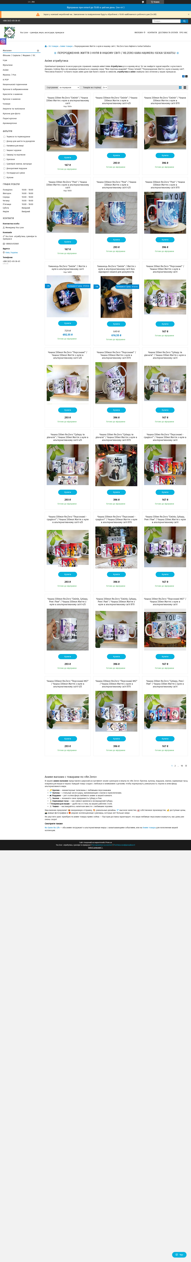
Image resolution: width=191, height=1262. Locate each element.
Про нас (183, 32)
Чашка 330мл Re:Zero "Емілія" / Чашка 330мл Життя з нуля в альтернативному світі (67, 100)
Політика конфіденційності (124, 845)
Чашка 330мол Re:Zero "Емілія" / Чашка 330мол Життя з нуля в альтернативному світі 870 (165, 100)
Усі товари (53, 46)
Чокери (6, 104)
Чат (181, 1255)
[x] (186, 77)
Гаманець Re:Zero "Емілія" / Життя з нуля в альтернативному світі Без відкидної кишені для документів (116, 269)
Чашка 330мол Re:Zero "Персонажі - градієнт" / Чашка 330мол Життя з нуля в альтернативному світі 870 (116, 519)
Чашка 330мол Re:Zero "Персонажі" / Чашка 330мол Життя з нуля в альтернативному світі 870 (116, 355)
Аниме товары (149, 827)
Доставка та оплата (168, 32)
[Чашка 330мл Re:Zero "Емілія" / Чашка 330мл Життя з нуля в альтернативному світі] (67, 131)
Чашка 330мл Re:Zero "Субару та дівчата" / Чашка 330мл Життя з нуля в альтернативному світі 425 (67, 437)
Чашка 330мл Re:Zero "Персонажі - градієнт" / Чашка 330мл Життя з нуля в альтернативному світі (165, 437)
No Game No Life (52, 827)
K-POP (6, 79)
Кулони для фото (11, 113)
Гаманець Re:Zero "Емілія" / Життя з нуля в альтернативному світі (67, 267)
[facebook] (183, 77)
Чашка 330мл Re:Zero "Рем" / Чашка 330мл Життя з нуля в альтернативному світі (67, 185)
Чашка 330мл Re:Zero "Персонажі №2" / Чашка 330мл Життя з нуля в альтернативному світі (165, 602)
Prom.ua (109, 842)
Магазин (139, 32)
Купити (67, 157)
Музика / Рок (9, 75)
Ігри (5, 60)
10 (182, 766)
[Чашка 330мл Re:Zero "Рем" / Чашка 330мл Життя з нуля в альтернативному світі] (67, 215)
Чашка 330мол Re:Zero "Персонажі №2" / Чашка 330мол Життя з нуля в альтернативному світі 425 (68, 684)
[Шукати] (184, 21)
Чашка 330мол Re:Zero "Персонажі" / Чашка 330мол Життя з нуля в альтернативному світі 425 (67, 355)
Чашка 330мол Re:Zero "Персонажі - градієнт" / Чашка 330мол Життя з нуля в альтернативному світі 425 (68, 519)
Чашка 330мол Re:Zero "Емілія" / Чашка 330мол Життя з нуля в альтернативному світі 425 (116, 100)
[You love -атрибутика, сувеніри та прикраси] (10, 32)
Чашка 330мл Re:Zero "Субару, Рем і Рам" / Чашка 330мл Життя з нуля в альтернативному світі (165, 684)
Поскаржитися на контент (102, 845)
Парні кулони (10, 118)
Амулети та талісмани (14, 108)
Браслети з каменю (13, 94)
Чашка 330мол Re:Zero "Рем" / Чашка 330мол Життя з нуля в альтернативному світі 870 (165, 185)
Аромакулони (10, 123)
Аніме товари (66, 46)
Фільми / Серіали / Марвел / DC (19, 55)
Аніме (6, 70)
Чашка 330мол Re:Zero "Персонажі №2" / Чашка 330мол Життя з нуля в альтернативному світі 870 (116, 684)
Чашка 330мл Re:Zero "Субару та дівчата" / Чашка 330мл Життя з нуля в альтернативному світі (165, 355)
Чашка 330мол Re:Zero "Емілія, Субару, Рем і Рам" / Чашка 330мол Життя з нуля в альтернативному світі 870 (116, 602)
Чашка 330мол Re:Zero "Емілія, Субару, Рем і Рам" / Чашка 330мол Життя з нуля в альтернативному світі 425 (67, 602)
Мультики (8, 65)
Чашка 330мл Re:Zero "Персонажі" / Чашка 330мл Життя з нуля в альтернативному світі (165, 269)
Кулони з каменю (12, 99)
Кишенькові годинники (15, 84)
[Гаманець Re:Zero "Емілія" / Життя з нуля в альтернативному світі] (67, 296)
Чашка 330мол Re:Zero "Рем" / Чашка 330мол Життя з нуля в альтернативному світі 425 (116, 185)
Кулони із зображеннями (15, 89)
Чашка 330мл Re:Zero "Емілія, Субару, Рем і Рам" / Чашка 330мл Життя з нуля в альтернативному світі (165, 519)
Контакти (152, 32)
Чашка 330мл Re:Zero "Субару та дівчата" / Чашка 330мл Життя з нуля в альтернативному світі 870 (116, 437)
